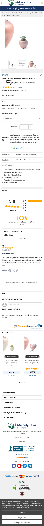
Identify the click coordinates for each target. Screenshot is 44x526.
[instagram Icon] (24, 466)
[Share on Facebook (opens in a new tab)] (9, 271)
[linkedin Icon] (30, 466)
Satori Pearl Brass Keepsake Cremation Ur (11, 363)
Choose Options (12, 356)
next (40, 360)
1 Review (19, 87)
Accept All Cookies (22, 522)
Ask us (23, 90)
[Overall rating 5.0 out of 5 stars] (8, 88)
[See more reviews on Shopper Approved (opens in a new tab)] (17, 271)
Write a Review (22, 238)
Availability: (6, 137)
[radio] (32, 201)
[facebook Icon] (14, 466)
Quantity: (14, 127)
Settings (22, 512)
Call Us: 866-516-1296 (22, 438)
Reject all (22, 517)
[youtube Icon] (19, 466)
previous (3, 360)
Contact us (22, 442)
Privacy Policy (25, 507)
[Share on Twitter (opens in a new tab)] (13, 271)
